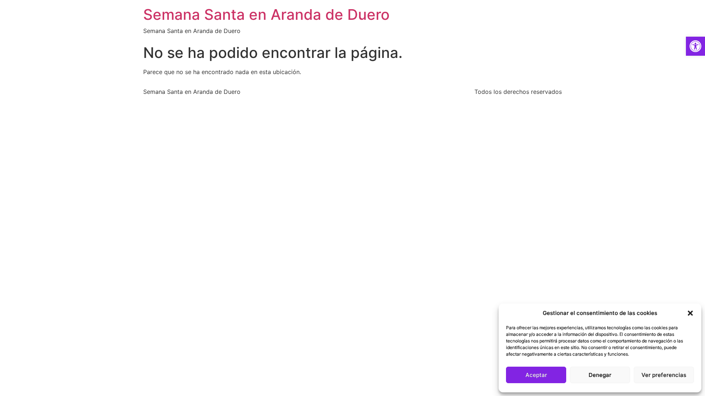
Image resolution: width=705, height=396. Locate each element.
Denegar (600, 374)
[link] (695, 46)
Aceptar (536, 374)
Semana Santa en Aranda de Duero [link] (266, 14)
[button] (690, 313)
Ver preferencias (663, 374)
